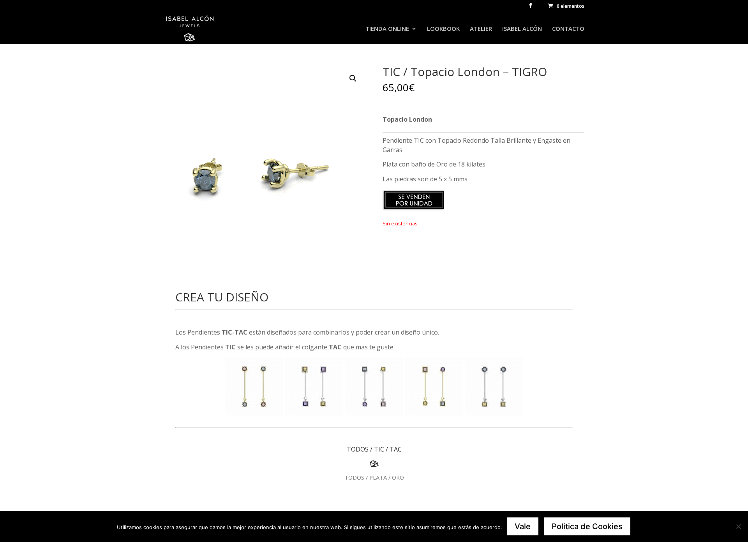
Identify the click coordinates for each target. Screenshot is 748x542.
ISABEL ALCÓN (522, 29)
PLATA (378, 477)
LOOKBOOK (443, 29)
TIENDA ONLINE (387, 29)
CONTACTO (568, 29)
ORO (398, 477)
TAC (396, 449)
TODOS (358, 449)
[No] (738, 526)
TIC (379, 449)
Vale (523, 526)
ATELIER (481, 29)
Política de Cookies (587, 526)
